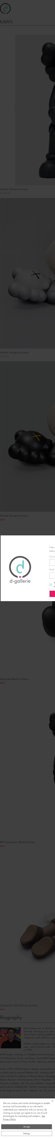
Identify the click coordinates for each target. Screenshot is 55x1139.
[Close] (50, 1102)
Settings (26, 1133)
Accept (26, 1126)
